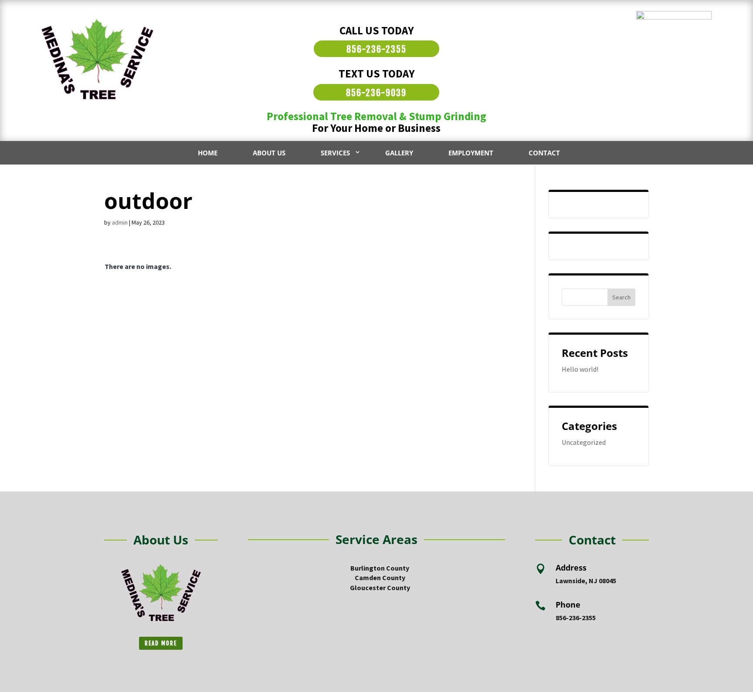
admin (120, 222)
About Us (269, 152)
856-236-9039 (376, 92)
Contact (544, 152)
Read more (161, 643)
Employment (470, 152)
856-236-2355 (376, 49)
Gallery (399, 152)
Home (207, 152)
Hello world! (580, 369)
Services (335, 152)
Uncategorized (584, 442)
